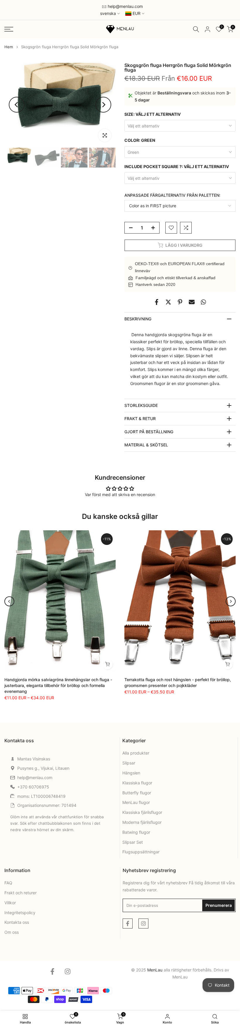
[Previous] (17, 105)
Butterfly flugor (136, 792)
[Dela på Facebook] (157, 302)
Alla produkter (135, 752)
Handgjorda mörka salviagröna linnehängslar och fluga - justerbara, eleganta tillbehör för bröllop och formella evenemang (58, 685)
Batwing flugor (136, 832)
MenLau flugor (136, 802)
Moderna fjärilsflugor (142, 822)
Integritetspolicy (19, 912)
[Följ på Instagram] (143, 923)
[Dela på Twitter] (168, 302)
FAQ (8, 882)
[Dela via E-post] (192, 302)
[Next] (103, 105)
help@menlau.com (125, 6)
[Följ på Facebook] (128, 923)
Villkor (10, 902)
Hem (8, 47)
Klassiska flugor (137, 782)
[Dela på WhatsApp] (203, 302)
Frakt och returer (20, 892)
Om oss (11, 932)
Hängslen (131, 772)
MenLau (180, 976)
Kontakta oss (16, 922)
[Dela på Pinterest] (180, 302)
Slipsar (128, 762)
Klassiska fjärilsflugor (142, 812)
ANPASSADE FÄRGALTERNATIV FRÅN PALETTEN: (172, 195)
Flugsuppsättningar (141, 851)
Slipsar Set (132, 842)
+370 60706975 (33, 786)
